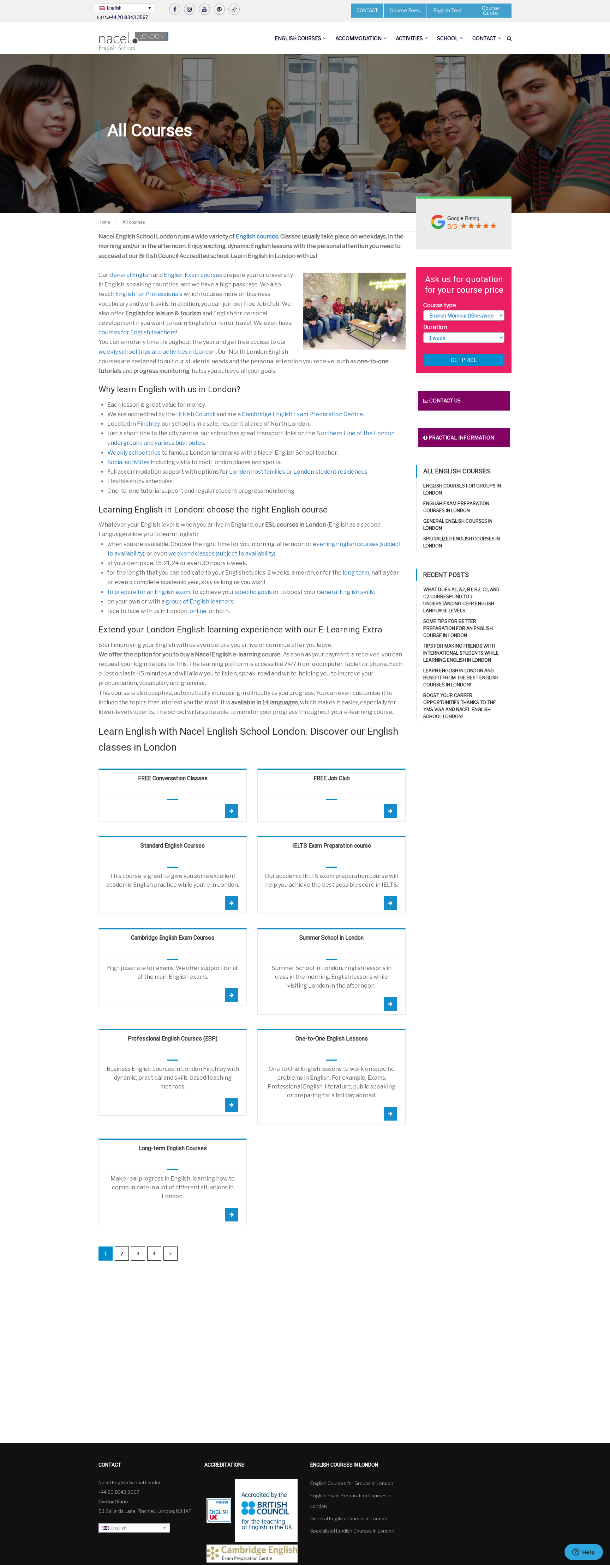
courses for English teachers (137, 332)
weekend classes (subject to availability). (222, 553)
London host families (257, 471)
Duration (435, 327)
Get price (464, 360)
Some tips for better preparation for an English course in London (458, 628)
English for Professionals (149, 294)
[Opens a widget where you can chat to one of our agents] (583, 1552)
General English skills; (346, 592)
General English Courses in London (348, 1518)
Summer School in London (331, 937)
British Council (195, 414)
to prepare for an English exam (148, 592)
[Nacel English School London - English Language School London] (133, 41)
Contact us (444, 401)
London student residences (330, 471)
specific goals (253, 592)
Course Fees (405, 10)
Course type (439, 305)
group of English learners (199, 601)
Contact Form (113, 1501)
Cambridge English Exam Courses (172, 937)
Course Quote (490, 10)
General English (130, 275)
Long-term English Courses (173, 1148)
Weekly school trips (134, 452)
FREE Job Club (331, 778)
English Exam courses (193, 275)
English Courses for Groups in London (351, 1483)
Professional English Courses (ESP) (172, 1038)
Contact (484, 38)
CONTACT (367, 10)
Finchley (148, 423)
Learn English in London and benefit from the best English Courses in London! (460, 677)
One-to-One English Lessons (331, 1038)
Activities (409, 38)
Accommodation (358, 38)
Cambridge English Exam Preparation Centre (302, 414)
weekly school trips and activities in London (157, 351)
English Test (447, 10)
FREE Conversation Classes (173, 778)
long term (356, 572)
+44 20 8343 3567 (128, 17)
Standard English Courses (172, 845)
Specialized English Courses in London (352, 1531)
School (447, 38)
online (198, 611)
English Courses (298, 38)
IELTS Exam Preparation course (331, 845)
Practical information (460, 438)
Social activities (128, 462)
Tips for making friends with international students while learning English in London (461, 653)
